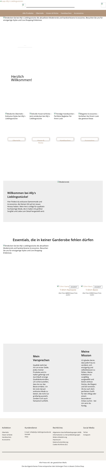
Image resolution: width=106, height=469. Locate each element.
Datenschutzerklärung (60, 442)
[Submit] (24, 4)
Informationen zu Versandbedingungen (66, 435)
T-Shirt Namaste (68, 289)
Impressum (57, 440)
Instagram (86, 435)
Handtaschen (66, 13)
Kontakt (27, 434)
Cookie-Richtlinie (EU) (60, 444)
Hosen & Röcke (52, 13)
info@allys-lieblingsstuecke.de (40, 432)
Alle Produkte (28, 13)
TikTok (85, 432)
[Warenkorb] (88, 5)
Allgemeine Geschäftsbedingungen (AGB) (67, 432)
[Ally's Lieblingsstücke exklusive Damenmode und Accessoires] (13, 1)
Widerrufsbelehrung (60, 437)
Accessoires (79, 13)
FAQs (26, 437)
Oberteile (40, 13)
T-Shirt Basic (92, 289)
